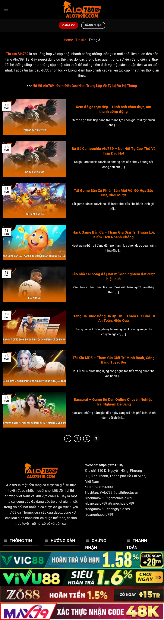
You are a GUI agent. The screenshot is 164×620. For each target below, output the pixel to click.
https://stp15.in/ (111, 465)
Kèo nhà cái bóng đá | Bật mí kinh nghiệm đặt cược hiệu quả (113, 276)
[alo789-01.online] (82, 9)
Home (68, 40)
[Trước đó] (67, 438)
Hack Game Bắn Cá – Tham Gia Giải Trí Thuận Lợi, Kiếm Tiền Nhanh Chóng (113, 234)
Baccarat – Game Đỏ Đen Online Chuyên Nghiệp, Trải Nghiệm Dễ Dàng (113, 402)
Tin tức (80, 40)
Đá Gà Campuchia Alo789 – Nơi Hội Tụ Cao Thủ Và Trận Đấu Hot (113, 151)
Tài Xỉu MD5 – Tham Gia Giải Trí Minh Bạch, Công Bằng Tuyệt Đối (114, 360)
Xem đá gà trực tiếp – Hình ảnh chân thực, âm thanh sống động (113, 109)
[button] (5, 9)
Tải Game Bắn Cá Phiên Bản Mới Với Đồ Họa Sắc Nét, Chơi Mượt (113, 193)
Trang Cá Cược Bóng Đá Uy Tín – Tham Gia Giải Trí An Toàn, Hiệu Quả (113, 318)
